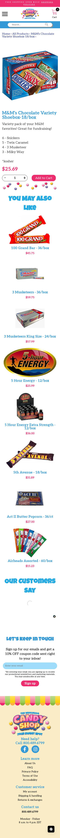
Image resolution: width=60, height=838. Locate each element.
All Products (20, 33)
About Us (30, 763)
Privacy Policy (30, 771)
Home (6, 33)
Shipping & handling (30, 795)
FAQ (30, 767)
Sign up (30, 683)
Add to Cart (43, 178)
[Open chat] (51, 829)
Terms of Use (30, 775)
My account (30, 791)
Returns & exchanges (30, 799)
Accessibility (30, 780)
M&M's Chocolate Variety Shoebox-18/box (28, 35)
